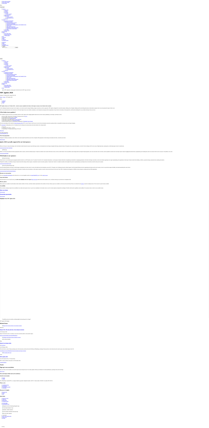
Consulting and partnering (8, 20)
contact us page (45, 175)
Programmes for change (8, 21)
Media (3, 38)
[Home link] (10, 56)
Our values (6, 12)
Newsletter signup (5, 40)
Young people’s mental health (12, 28)
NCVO (26, 116)
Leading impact (7, 35)
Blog (3, 36)
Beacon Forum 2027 (7, 34)
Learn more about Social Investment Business (8, 171)
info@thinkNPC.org (5, 404)
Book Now (2, 130)
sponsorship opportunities (7, 175)
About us (3, 60)
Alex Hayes (3, 345)
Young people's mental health (12, 80)
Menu (1, 58)
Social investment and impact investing (19, 350)
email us (82, 183)
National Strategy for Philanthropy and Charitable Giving (16, 24)
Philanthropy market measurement (12, 27)
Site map (3, 418)
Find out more (2, 139)
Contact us (6, 18)
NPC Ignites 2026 (7, 33)
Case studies (6, 29)
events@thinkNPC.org (35, 175)
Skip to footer (4, 3)
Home (1, 97)
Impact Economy (3, 335)
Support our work (7, 14)
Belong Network (13, 118)
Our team (6, 62)
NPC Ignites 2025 (4, 356)
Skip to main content (5, 2)
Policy (5, 362)
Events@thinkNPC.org (4, 133)
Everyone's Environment (11, 75)
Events (3, 32)
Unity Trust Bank (18, 119)
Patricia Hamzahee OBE (18, 123)
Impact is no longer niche (5, 343)
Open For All (9, 25)
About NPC (6, 61)
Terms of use (4, 417)
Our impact (6, 63)
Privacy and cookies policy (6, 416)
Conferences (2, 362)
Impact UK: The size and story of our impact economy (12, 329)
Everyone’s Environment (11, 23)
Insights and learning (9, 335)
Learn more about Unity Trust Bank (6, 147)
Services (3, 19)
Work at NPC (6, 15)
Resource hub (4, 31)
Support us (4, 37)
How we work (9, 13)
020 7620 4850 (4, 403)
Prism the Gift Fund (16, 120)
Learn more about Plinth (4, 153)
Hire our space (6, 30)
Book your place (34, 179)
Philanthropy (15, 335)
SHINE (16, 117)
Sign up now (2, 371)
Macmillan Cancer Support (28, 121)
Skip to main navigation (6, 1)
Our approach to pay (10, 17)
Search (4, 46)
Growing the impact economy (12, 22)
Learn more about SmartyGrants (5, 163)
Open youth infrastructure (11, 26)
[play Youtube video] (104, 259)
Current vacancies (10, 16)
